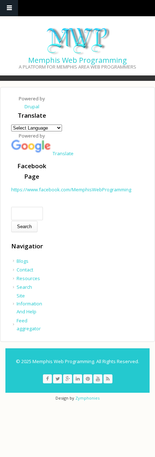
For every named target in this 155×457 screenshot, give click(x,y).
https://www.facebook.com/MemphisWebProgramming (71, 189)
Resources (28, 278)
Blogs (22, 261)
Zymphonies (87, 398)
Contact (25, 269)
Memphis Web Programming (77, 60)
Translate (63, 153)
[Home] (77, 40)
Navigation (9, 8)
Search (24, 287)
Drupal (32, 106)
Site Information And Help (29, 303)
